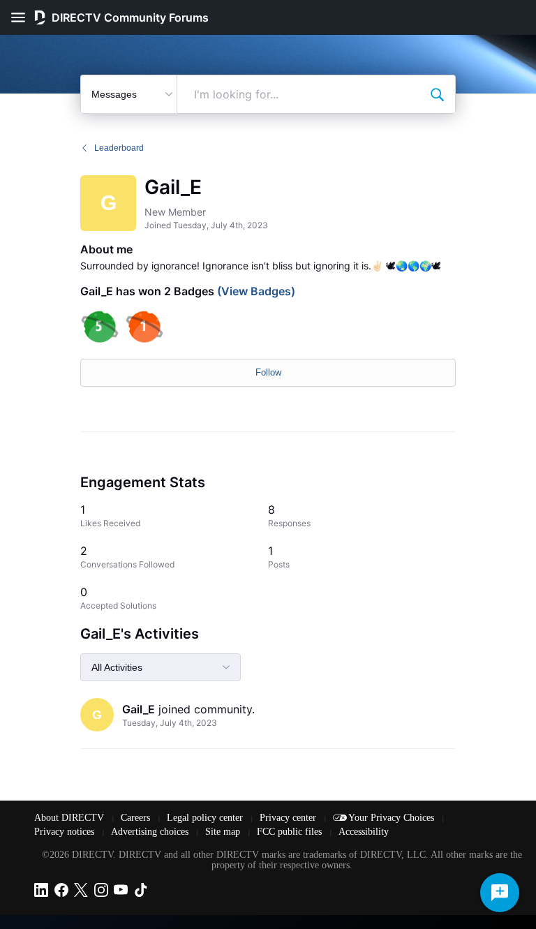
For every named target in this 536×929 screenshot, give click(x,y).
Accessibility (363, 831)
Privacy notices (65, 831)
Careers (137, 817)
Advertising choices (151, 831)
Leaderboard (119, 148)
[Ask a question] (499, 892)
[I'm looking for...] (437, 94)
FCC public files (291, 831)
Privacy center (289, 817)
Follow (268, 372)
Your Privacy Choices (392, 817)
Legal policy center (206, 817)
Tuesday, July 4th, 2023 (169, 723)
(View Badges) (254, 291)
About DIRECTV (70, 817)
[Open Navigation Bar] (22, 17)
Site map (224, 831)
